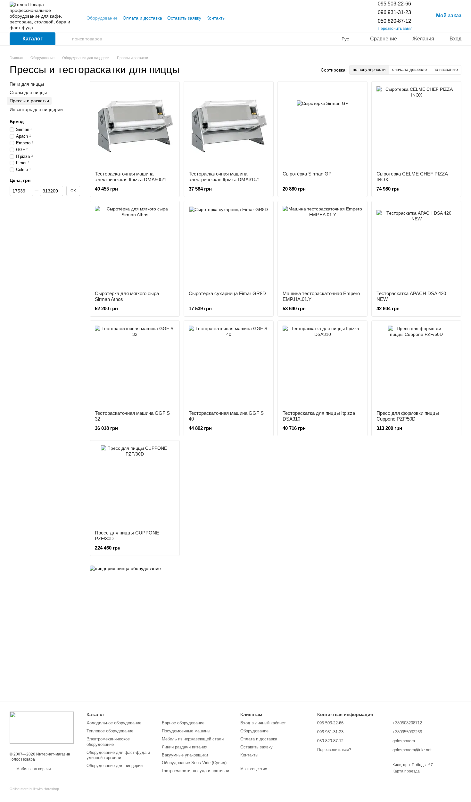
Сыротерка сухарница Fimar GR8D (227, 293)
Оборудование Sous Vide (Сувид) (194, 762)
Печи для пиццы (27, 84)
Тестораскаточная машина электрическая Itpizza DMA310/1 (224, 176)
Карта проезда (406, 771)
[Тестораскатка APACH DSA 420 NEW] (416, 246)
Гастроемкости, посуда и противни (195, 770)
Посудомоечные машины (186, 731)
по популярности (369, 69)
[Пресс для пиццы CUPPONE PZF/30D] (135, 485)
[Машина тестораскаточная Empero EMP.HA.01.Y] (322, 246)
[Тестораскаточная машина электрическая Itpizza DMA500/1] (135, 126)
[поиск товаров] (67, 39)
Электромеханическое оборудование (108, 742)
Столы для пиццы (28, 92)
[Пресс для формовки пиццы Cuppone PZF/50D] (416, 365)
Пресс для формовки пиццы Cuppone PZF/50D (407, 416)
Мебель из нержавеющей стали (193, 739)
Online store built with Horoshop (34, 789)
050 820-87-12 (394, 21)
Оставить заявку (184, 18)
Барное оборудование (183, 723)
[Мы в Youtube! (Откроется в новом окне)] (234, 18)
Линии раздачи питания (184, 747)
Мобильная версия (33, 769)
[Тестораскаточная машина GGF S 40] (229, 365)
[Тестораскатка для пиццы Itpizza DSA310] (322, 365)
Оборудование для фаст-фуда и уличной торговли (118, 755)
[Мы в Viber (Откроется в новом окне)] (242, 18)
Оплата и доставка (142, 18)
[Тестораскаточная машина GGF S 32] (135, 365)
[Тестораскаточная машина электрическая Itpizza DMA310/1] (229, 126)
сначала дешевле (409, 69)
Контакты (216, 18)
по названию (446, 69)
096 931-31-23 (394, 12)
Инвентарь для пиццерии (36, 109)
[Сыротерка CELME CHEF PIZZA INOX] (416, 126)
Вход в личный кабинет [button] (263, 723)
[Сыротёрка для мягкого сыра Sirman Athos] (135, 246)
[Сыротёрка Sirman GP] (322, 126)
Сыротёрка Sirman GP (307, 173)
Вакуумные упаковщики (185, 755)
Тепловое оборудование (110, 731)
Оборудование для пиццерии (115, 765)
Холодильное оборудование (114, 723)
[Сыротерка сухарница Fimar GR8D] (229, 246)
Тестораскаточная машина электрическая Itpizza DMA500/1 (130, 176)
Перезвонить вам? (395, 28)
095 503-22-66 (394, 3)
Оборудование (102, 18)
